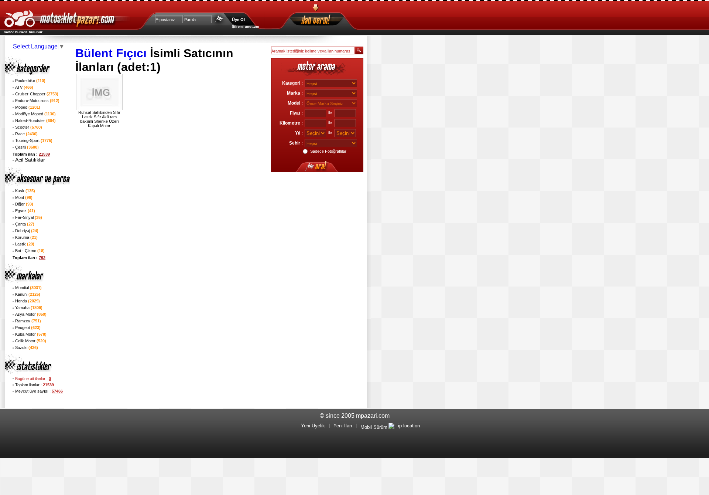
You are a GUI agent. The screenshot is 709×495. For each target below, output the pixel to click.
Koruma (26, 237)
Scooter (28, 127)
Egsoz (25, 210)
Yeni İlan (342, 425)
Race (26, 134)
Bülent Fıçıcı (111, 53)
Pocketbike (30, 80)
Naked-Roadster (35, 120)
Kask (25, 191)
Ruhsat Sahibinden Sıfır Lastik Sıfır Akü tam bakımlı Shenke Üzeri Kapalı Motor (99, 119)
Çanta (24, 224)
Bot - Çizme (30, 250)
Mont (23, 197)
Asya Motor (31, 314)
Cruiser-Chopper (36, 94)
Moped (27, 107)
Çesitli (27, 147)
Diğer (24, 204)
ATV (24, 87)
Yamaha (28, 307)
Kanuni (27, 294)
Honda (27, 301)
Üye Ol (238, 19)
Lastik (24, 244)
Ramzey (28, 321)
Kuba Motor (31, 334)
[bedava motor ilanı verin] (329, 20)
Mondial (28, 287)
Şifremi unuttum (245, 26)
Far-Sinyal (28, 217)
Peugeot (28, 327)
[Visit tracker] (391, 427)
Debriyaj (26, 230)
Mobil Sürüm (373, 427)
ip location (409, 425)
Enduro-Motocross (37, 100)
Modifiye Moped (35, 114)
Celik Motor (30, 341)
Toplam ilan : (31, 154)
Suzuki (26, 347)
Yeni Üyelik (313, 425)
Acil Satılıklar (30, 160)
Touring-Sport (33, 140)
